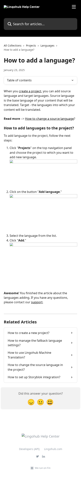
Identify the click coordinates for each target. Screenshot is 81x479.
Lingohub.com (53, 449)
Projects (31, 45)
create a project (30, 91)
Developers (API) (29, 449)
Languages (47, 45)
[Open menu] (73, 7)
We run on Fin (42, 468)
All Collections (12, 45)
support (37, 302)
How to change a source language (49, 119)
